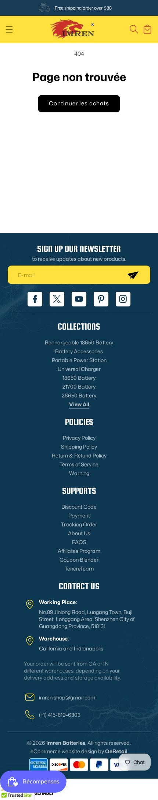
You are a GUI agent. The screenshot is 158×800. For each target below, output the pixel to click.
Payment (79, 515)
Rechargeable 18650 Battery (79, 342)
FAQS (79, 541)
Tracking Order (79, 524)
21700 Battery (79, 386)
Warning (79, 473)
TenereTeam (79, 568)
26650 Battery (79, 395)
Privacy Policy (79, 437)
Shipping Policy (79, 446)
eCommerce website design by (67, 751)
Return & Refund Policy (79, 455)
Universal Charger (79, 368)
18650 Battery (79, 377)
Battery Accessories (79, 351)
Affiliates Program (79, 550)
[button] (9, 29)
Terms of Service (79, 464)
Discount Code (79, 506)
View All (79, 404)
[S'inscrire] (133, 274)
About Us (79, 533)
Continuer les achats (79, 103)
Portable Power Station (79, 360)
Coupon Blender (79, 559)
